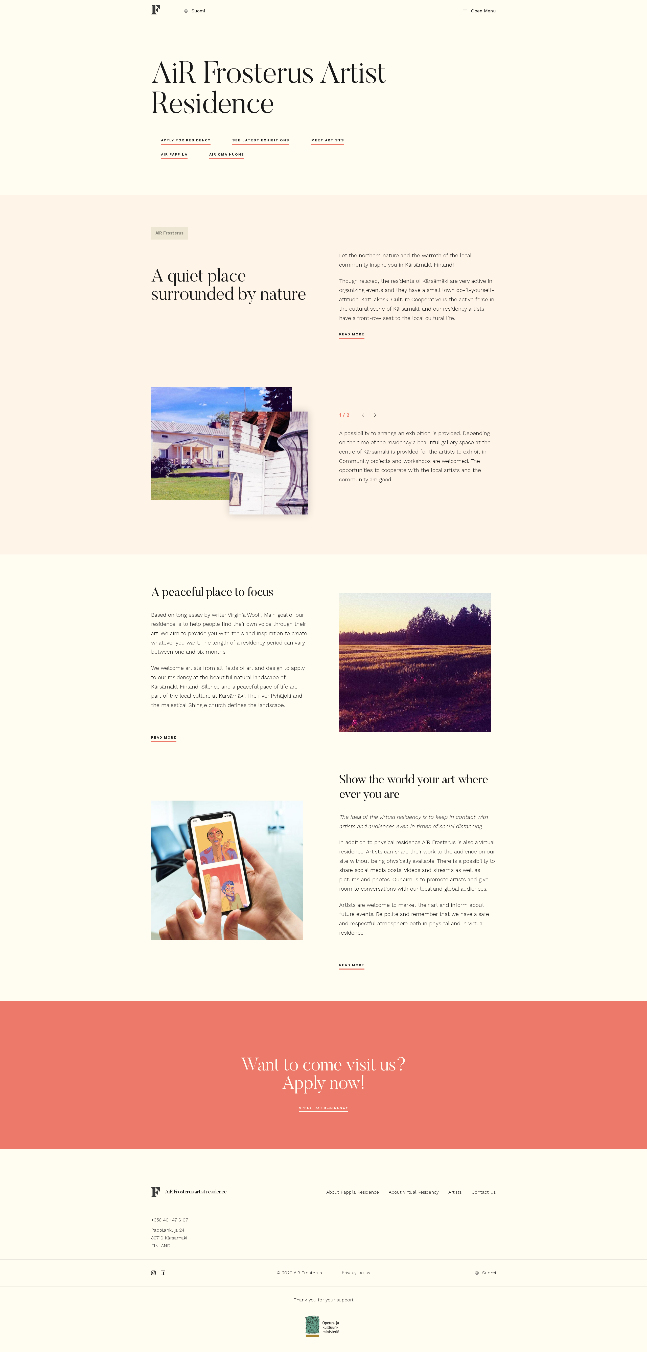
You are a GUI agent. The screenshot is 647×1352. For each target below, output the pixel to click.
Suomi (198, 11)
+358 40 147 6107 (169, 1219)
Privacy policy (356, 1272)
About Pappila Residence (352, 1192)
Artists (455, 1192)
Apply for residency (323, 1108)
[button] (364, 415)
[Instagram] (153, 1273)
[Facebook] (163, 1273)
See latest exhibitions (260, 140)
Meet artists (327, 140)
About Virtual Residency (413, 1192)
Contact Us (484, 1192)
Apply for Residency (186, 140)
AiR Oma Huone (226, 154)
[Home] (155, 11)
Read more (351, 334)
